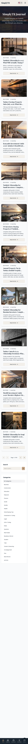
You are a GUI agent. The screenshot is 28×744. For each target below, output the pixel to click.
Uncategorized (8, 550)
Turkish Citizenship (9, 546)
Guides (6, 505)
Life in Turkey (7, 522)
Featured (6, 495)
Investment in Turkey (9, 515)
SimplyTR (5, 3)
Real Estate (7, 532)
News (5, 526)
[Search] (23, 468)
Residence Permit (8, 536)
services (6, 560)
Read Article (17, 74)
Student (6, 539)
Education (6, 491)
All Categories (7, 481)
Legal (5, 519)
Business (6, 484)
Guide (5, 501)
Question (6, 529)
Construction (7, 488)
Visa (5, 553)
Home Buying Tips (9, 512)
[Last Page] (24, 457)
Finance (6, 498)
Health (5, 508)
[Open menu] (25, 2)
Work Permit (7, 556)
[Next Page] (20, 457)
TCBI (5, 543)
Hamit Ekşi (13, 57)
